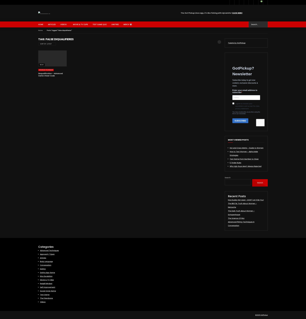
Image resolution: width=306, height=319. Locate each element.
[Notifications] (255, 2)
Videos (63, 24)
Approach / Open (47, 254)
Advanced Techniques (46, 70)
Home (40, 24)
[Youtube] (236, 2)
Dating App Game (47, 272)
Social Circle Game (48, 291)
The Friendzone (46, 298)
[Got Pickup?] (44, 13)
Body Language (46, 261)
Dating (43, 269)
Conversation (45, 265)
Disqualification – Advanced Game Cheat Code (50, 74)
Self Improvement (47, 287)
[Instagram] (241, 2)
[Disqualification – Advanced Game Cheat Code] (52, 58)
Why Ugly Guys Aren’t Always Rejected (245, 166)
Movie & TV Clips (80, 24)
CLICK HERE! (237, 13)
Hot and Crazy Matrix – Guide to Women (246, 148)
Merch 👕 (127, 24)
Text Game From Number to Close (244, 159)
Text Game (44, 294)
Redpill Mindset (46, 283)
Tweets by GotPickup (237, 43)
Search (228, 177)
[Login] (265, 2)
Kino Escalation (46, 276)
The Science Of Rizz (236, 218)
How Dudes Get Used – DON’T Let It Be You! (246, 200)
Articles (52, 24)
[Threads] (251, 2)
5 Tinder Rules (235, 163)
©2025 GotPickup (261, 315)
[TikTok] (246, 2)
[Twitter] (232, 2)
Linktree (115, 24)
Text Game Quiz (100, 24)
